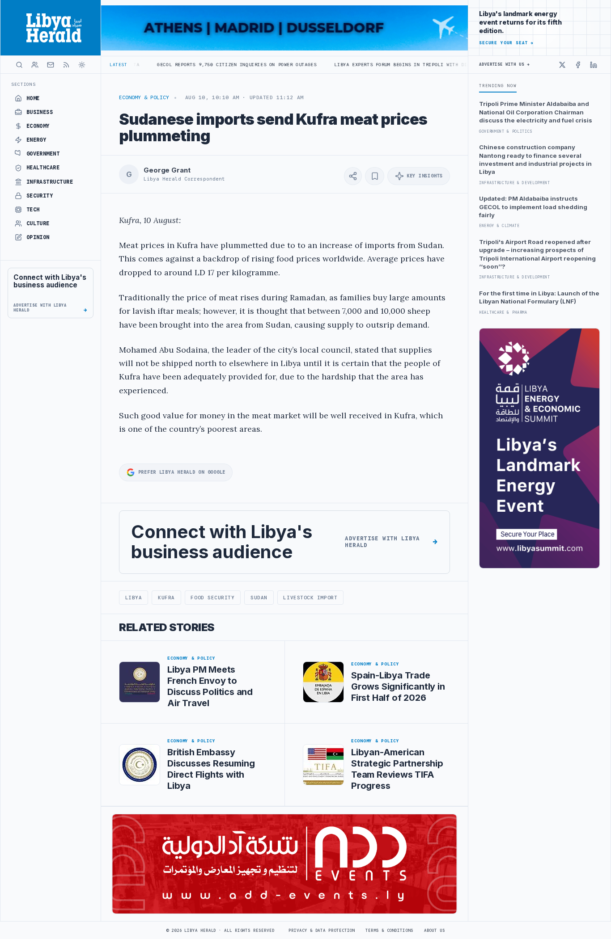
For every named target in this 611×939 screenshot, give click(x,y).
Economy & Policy (144, 97)
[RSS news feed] (66, 65)
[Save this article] (374, 176)
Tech (33, 209)
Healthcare (43, 167)
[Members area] (35, 65)
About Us (434, 930)
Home (33, 98)
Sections (23, 84)
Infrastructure (49, 182)
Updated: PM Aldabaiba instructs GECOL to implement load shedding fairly (533, 207)
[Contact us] (50, 65)
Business (39, 112)
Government (43, 154)
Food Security (212, 597)
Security (39, 196)
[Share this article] (353, 176)
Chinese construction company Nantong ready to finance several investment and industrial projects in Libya (535, 159)
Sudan (258, 597)
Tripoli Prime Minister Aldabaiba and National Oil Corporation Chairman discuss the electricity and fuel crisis (535, 112)
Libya (133, 597)
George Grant (167, 170)
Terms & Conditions (389, 930)
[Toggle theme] (82, 65)
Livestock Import (310, 597)
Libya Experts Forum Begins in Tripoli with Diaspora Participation (394, 64)
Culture (38, 223)
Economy (38, 126)
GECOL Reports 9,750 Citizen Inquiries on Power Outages (200, 64)
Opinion (38, 237)
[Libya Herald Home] (50, 27)
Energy (36, 140)
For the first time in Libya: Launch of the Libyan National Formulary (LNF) (539, 297)
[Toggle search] (19, 65)
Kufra (166, 597)
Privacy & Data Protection (322, 930)
